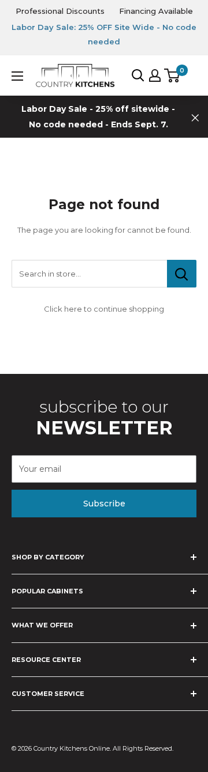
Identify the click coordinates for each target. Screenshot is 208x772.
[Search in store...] (181, 273)
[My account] (155, 75)
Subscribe (104, 503)
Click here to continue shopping (104, 308)
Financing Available (156, 11)
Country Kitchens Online (72, 748)
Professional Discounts (60, 11)
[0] (172, 75)
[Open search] (138, 75)
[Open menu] (17, 76)
